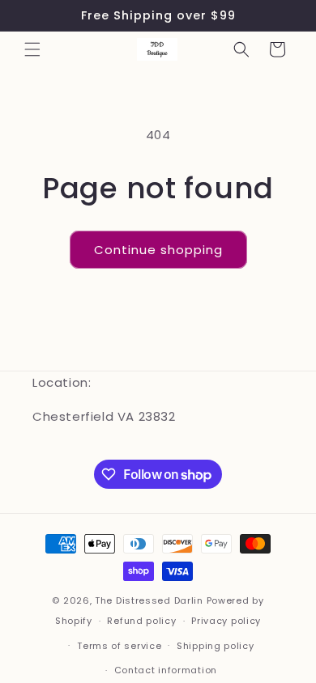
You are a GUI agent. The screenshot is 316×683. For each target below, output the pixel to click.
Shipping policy (215, 645)
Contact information (165, 670)
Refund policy (141, 620)
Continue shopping (158, 249)
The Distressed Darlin (149, 600)
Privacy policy (226, 620)
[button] (32, 49)
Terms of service (119, 645)
